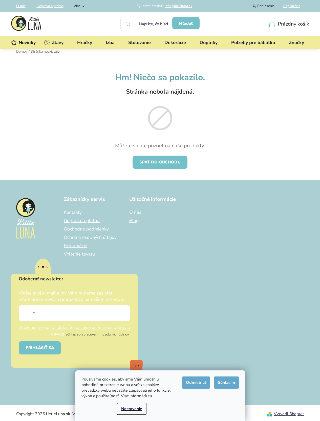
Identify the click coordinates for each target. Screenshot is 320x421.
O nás (21, 6)
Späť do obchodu (160, 162)
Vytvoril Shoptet (289, 414)
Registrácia (291, 6)
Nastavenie (131, 409)
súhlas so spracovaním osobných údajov (97, 334)
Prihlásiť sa (40, 348)
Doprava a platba (50, 6)
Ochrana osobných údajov (90, 237)
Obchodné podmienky (86, 229)
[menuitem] (27, 42)
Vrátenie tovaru (79, 254)
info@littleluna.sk (178, 6)
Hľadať (186, 23)
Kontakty (73, 212)
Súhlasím (226, 382)
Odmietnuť (196, 382)
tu (150, 396)
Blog (134, 221)
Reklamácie (75, 246)
